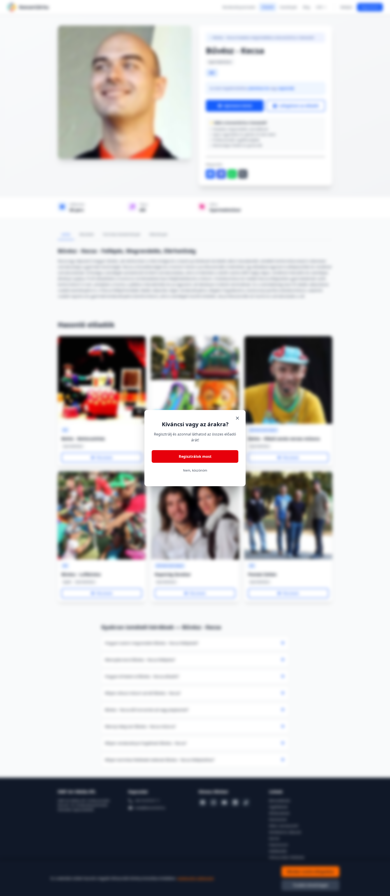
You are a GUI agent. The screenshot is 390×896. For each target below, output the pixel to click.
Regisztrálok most (195, 456)
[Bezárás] (237, 418)
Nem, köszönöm (195, 470)
